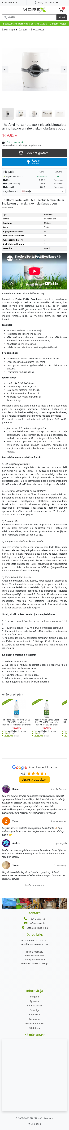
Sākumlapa (8, 29)
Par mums (34, 1019)
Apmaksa (34, 1001)
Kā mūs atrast (34, 1005)
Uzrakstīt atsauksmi (34, 779)
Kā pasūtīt (34, 1014)
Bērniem (23, 23)
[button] (19, 183)
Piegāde (34, 996)
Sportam (34, 23)
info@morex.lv (37, 923)
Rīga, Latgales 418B (48, 2)
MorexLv (34, 955)
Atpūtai (44, 23)
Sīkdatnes (34, 1028)
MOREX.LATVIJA (34, 963)
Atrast (62, 17)
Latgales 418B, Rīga (37, 927)
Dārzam (54, 23)
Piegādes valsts (10, 191)
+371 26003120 (10, 2)
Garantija (34, 1010)
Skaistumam (10, 23)
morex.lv (34, 951)
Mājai (63, 23)
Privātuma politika (34, 1023)
